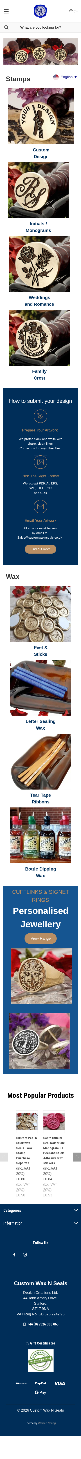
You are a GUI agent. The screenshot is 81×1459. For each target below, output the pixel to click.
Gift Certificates (42, 1343)
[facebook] (14, 1255)
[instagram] (25, 1255)
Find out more (40, 549)
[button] (41, 116)
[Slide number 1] (40, 52)
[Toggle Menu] (6, 11)
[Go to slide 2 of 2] (4, 1157)
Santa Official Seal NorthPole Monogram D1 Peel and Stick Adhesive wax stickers (54, 1150)
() (75, 11)
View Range (41, 938)
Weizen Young (47, 1423)
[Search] (4, 27)
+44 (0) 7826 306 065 (42, 1324)
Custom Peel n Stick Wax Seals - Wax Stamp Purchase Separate (26, 1150)
